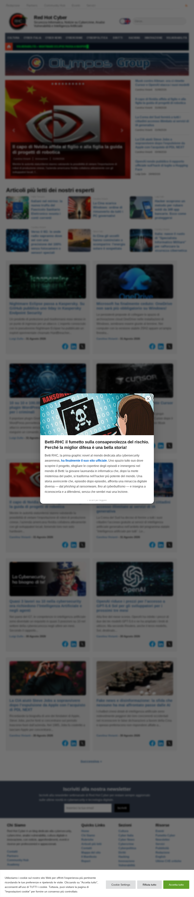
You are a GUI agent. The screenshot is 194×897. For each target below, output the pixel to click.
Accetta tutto (176, 884)
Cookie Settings (120, 884)
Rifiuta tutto (149, 884)
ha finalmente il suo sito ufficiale (84, 460)
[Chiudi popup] (148, 399)
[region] (97, 883)
